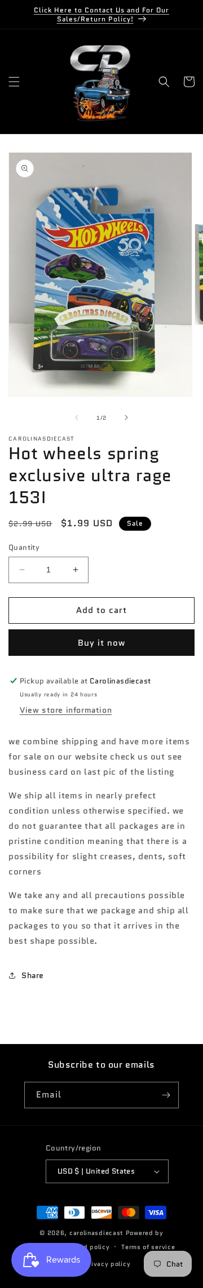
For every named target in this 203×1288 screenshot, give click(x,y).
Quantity (23, 547)
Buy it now (101, 643)
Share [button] (32, 975)
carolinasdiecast (96, 1232)
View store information (66, 710)
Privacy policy (107, 1263)
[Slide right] (126, 417)
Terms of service (148, 1246)
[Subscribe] (165, 1095)
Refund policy (87, 1246)
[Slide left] (76, 417)
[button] (14, 81)
